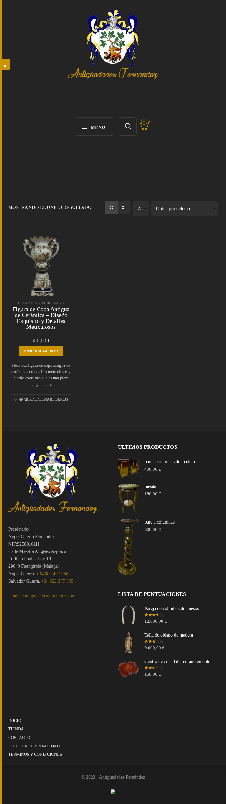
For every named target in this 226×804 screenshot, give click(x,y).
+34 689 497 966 (52, 573)
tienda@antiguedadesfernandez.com (41, 595)
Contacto (19, 737)
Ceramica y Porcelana (41, 303)
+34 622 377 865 (57, 581)
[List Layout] (124, 207)
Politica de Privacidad (34, 746)
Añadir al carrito (41, 351)
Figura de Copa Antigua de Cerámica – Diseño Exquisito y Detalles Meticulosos (41, 318)
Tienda (16, 729)
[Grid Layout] (111, 207)
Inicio (14, 720)
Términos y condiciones (35, 754)
